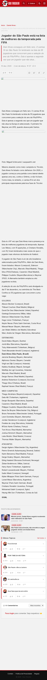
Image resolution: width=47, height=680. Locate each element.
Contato (10, 674)
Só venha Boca (13, 579)
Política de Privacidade (24, 674)
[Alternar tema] (39, 3)
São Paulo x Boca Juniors (17, 567)
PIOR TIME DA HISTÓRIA (16, 555)
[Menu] (44, 3)
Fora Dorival (12, 544)
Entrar (32, 3)
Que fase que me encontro (18, 591)
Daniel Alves (11, 25)
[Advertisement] (23, 16)
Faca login (9, 613)
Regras (36, 674)
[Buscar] (24, 3)
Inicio (3, 25)
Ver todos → (41, 538)
